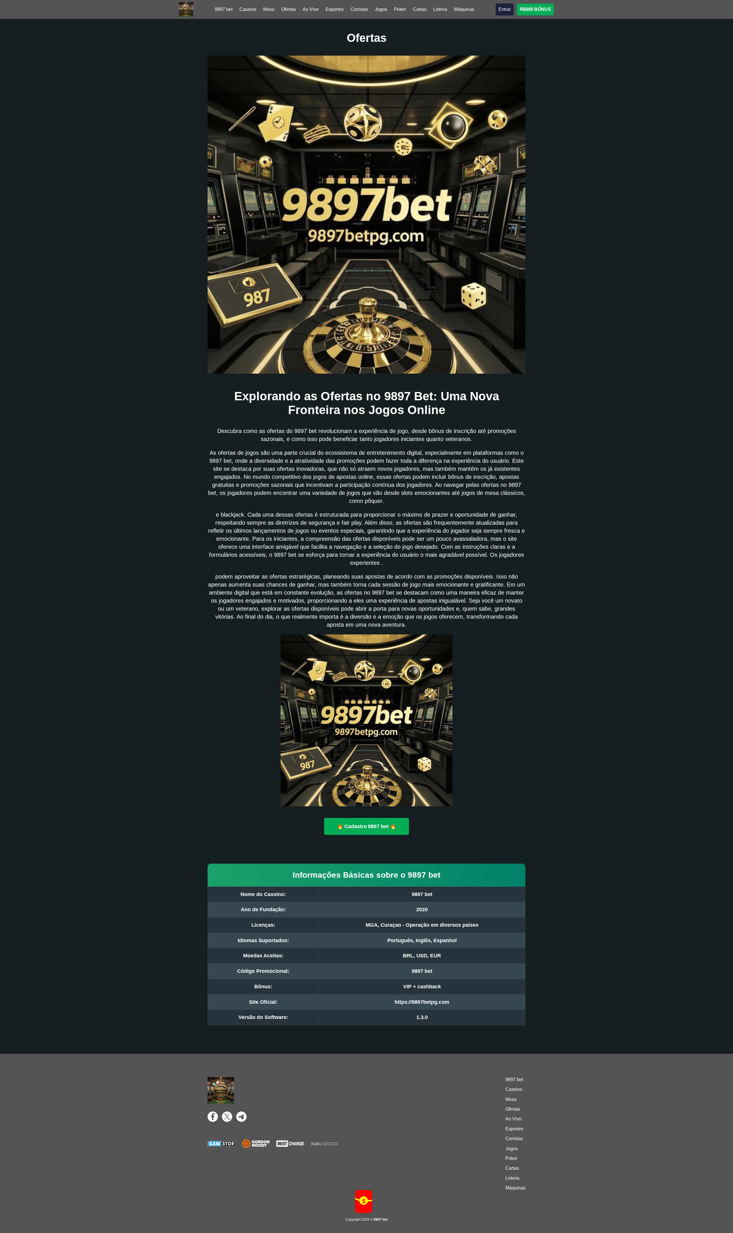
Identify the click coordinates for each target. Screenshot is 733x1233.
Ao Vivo (311, 9)
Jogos (381, 9)
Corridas (359, 9)
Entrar (504, 9)
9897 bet (223, 9)
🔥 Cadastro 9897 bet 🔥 (366, 826)
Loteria (440, 9)
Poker (400, 9)
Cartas (419, 9)
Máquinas (464, 9)
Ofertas (288, 9)
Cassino (247, 9)
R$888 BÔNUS (535, 9)
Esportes (335, 9)
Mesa (268, 9)
